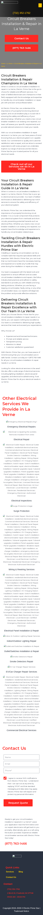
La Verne (10, 63)
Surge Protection (21, 511)
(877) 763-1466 (16, 843)
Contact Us (11, 877)
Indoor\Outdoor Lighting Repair (21, 641)
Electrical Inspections (21, 500)
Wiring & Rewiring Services (22, 569)
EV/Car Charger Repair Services (21, 672)
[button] (40, 5)
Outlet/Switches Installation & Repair (21, 651)
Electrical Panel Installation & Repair (21, 630)
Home (3, 63)
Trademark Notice (21, 911)
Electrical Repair (21, 439)
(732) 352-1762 (21, 12)
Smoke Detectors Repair (21, 661)
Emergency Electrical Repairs (21, 427)
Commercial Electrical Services (21, 730)
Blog (21, 872)
